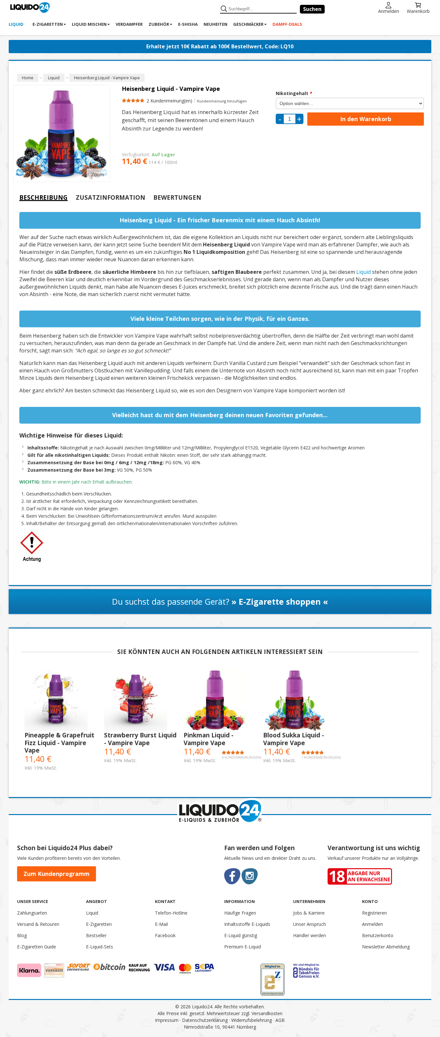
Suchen (312, 9)
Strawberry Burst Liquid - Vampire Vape (140, 738)
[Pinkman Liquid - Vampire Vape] (220, 699)
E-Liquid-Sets (99, 947)
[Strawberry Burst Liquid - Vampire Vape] (140, 699)
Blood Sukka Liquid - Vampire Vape (293, 738)
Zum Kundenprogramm (57, 874)
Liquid (363, 271)
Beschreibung (43, 197)
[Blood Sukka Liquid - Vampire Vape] (299, 699)
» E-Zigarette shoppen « (280, 601)
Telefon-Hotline (171, 913)
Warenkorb (418, 11)
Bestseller (96, 935)
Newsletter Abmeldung (386, 947)
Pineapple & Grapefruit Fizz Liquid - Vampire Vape (59, 742)
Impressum (166, 1020)
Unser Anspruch (309, 924)
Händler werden (309, 935)
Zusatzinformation (110, 197)
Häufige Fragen (240, 913)
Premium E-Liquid (242, 947)
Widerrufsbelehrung (251, 1020)
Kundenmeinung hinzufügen (222, 101)
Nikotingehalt (294, 93)
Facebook (165, 935)
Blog (22, 935)
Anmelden (388, 11)
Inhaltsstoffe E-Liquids (247, 924)
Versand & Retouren (38, 924)
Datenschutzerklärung (205, 1020)
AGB (280, 1020)
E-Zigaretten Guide (36, 947)
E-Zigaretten (99, 924)
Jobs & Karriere (309, 913)
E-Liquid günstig (240, 935)
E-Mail (161, 924)
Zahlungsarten (32, 913)
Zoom (97, 174)
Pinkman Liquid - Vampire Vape (209, 738)
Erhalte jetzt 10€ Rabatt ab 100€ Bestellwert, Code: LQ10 (219, 46)
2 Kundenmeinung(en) (169, 101)
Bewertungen (177, 197)
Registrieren (374, 913)
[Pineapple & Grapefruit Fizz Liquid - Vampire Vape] (61, 699)
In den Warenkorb (365, 119)
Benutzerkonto (377, 935)
